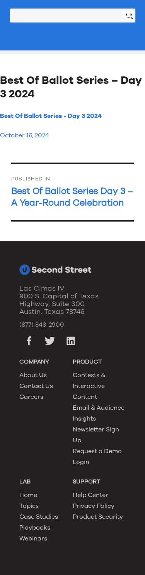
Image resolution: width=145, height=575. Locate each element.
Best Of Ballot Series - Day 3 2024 (51, 116)
